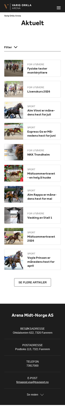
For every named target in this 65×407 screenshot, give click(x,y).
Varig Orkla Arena (12, 16)
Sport (31, 106)
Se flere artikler (32, 282)
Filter (8, 47)
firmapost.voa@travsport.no (32, 382)
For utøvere (35, 64)
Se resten (32, 394)
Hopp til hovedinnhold (12, 2)
